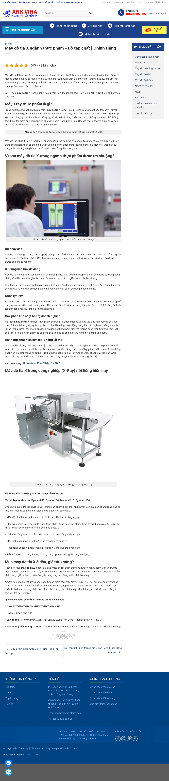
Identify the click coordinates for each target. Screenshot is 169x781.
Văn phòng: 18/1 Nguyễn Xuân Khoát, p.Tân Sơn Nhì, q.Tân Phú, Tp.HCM (64, 703)
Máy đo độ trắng (144, 80)
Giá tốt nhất (95, 25)
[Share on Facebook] (53, 636)
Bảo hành (130, 2)
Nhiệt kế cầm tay (144, 86)
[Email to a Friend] (63, 636)
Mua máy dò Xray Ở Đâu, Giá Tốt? (41, 363)
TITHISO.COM (31, 754)
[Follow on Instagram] (159, 2)
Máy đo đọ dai (143, 74)
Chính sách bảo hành (101, 692)
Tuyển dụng (11, 698)
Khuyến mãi (158, 30)
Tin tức (140, 2)
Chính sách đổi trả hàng (103, 698)
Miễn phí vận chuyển (97, 34)
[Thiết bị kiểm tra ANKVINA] (20, 13)
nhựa (137, 91)
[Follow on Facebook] (156, 2)
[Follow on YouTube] (135, 738)
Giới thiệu (107, 2)
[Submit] (90, 13)
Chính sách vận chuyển (102, 686)
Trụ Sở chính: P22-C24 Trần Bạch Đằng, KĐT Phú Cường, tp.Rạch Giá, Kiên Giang (63, 690)
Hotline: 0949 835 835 (60, 718)
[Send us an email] (165, 2)
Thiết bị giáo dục (144, 113)
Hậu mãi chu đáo (125, 25)
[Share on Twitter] (58, 636)
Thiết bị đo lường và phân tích (146, 105)
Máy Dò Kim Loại (144, 62)
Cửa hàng (118, 2)
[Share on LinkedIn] (73, 636)
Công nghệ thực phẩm (147, 56)
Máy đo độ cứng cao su (148, 68)
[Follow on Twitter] (162, 2)
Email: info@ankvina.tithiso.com (65, 713)
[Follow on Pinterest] (129, 738)
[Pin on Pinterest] (68, 636)
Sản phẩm (140, 97)
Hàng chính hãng (67, 25)
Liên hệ (150, 2)
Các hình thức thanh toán (103, 703)
